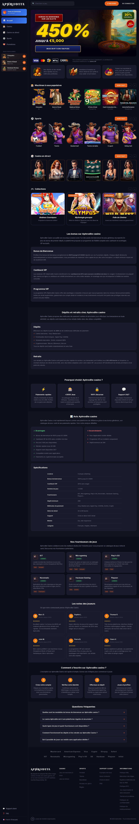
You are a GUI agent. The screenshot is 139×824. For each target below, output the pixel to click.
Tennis (81, 776)
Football (82, 772)
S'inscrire (111, 3)
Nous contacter (105, 776)
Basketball (82, 780)
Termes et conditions (127, 796)
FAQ (6, 813)
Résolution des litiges (127, 776)
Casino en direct (11, 32)
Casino (7, 26)
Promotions (9, 44)
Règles (81, 787)
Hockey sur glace (85, 783)
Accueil (8, 20)
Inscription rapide (58, 49)
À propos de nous (106, 772)
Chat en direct (104, 780)
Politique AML (124, 772)
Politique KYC (124, 786)
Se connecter (128, 3)
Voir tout (121, 85)
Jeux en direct (64, 779)
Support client (10, 808)
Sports (7, 38)
